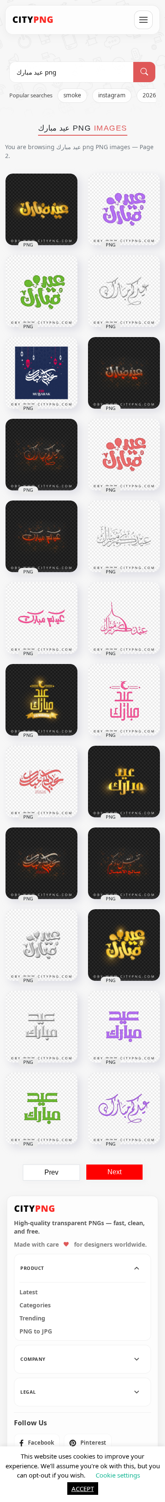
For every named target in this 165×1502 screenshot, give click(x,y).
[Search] (144, 72)
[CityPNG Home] (33, 20)
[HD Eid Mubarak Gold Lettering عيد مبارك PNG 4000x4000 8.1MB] (124, 945)
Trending (32, 1318)
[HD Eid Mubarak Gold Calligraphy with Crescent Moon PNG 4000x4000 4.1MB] (41, 700)
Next (114, 1171)
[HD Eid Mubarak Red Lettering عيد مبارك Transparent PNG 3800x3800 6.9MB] (124, 454)
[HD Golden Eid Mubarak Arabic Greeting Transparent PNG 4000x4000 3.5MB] (124, 781)
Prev (51, 1172)
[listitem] (37, 1443)
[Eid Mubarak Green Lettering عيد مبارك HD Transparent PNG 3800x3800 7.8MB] (41, 291)
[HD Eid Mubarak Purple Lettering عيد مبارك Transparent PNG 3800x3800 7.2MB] (124, 209)
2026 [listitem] (149, 95)
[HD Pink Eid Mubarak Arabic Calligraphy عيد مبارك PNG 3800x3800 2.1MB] (124, 618)
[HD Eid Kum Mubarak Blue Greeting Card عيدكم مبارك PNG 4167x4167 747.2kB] (41, 373)
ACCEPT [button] (83, 1488)
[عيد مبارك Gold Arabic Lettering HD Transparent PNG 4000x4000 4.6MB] (41, 209)
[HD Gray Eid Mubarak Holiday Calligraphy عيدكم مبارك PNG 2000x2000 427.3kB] (124, 536)
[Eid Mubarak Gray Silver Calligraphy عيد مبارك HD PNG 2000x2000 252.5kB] (41, 1027)
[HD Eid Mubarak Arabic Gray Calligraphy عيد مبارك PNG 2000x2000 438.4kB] (124, 291)
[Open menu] (143, 20)
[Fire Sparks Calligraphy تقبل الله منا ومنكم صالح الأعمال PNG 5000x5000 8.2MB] (124, 863)
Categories (35, 1305)
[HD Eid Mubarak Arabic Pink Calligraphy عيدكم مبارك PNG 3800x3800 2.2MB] (41, 618)
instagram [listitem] (112, 95)
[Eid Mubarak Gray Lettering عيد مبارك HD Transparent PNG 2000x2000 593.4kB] (41, 945)
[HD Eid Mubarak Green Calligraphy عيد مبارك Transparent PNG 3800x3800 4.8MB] (41, 1108)
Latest (28, 1292)
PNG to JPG (35, 1331)
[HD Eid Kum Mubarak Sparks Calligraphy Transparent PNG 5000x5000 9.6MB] (41, 454)
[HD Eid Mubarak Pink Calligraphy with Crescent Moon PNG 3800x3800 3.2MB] (124, 700)
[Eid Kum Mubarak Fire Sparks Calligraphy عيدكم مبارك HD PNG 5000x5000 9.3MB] (124, 373)
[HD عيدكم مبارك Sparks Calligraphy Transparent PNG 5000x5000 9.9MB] (41, 863)
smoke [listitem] (72, 95)
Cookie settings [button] (118, 1475)
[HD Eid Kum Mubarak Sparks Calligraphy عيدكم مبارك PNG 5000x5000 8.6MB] (41, 536)
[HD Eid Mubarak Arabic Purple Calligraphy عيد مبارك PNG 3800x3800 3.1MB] (124, 1108)
